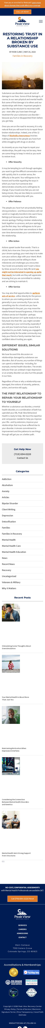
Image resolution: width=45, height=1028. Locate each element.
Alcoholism (7, 485)
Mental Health (9, 540)
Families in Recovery (22, 56)
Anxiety (5, 491)
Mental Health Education (14, 552)
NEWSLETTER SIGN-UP (17, 1023)
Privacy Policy (10, 1009)
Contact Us (22, 458)
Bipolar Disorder (10, 503)
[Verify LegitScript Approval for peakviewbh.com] (13, 992)
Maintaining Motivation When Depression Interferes (14, 749)
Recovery (6, 570)
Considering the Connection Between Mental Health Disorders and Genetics (15, 802)
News (4, 558)
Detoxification (9, 521)
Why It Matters (9, 588)
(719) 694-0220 (22, 454)
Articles (5, 497)
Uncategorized (9, 576)
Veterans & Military (11, 582)
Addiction (6, 479)
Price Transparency (25, 1012)
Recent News (8, 564)
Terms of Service (24, 1009)
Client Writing (8, 509)
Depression (7, 515)
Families (6, 527)
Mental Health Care (11, 546)
